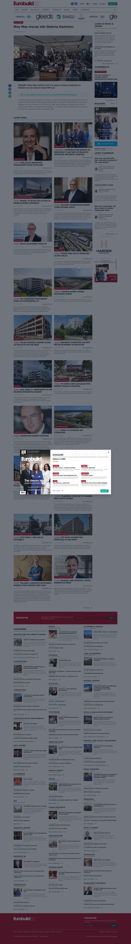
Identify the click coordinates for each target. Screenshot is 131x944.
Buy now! (104, 491)
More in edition (58, 490)
